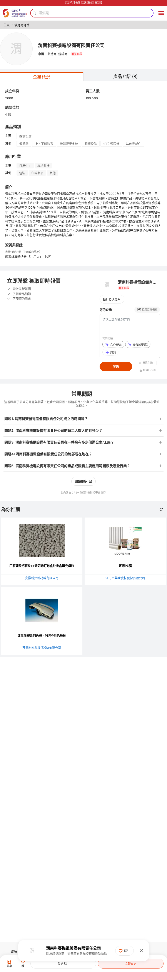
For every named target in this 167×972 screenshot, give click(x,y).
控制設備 (25, 136)
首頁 (6, 25)
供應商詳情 (22, 25)
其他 (53, 173)
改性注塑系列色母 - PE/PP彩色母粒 (42, 635)
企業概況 (41, 77)
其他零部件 (133, 144)
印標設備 (91, 144)
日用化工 (25, 166)
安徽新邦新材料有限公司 (41, 578)
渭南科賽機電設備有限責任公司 (71, 45)
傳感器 (23, 144)
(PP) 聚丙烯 (111, 144)
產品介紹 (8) (125, 76)
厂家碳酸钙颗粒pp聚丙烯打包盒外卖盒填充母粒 (41, 565)
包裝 (22, 173)
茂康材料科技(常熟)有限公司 (41, 648)
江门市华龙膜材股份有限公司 (125, 578)
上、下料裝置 (44, 144)
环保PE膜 (125, 565)
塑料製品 (37, 173)
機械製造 (43, 166)
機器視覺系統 (69, 144)
